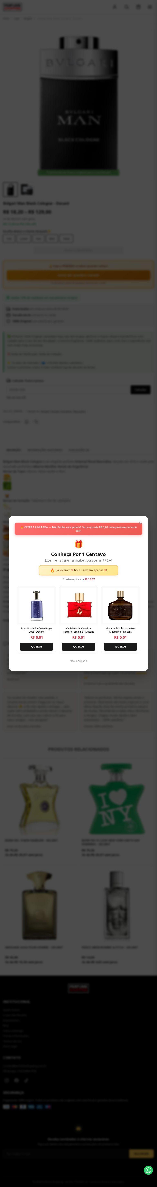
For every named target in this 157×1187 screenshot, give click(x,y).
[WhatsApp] (148, 1170)
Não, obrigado (78, 661)
